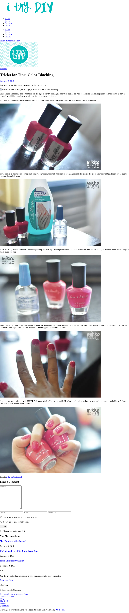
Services (8, 23)
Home (7, 19)
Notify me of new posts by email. (16, 522)
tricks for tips (11, 477)
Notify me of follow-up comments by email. (20, 517)
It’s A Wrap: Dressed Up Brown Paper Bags (19, 551)
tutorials (19, 477)
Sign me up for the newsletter (14, 531)
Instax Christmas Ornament (12, 561)
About (7, 21)
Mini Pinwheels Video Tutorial (13, 541)
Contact (8, 25)
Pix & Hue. (60, 610)
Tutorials (3, 69)
